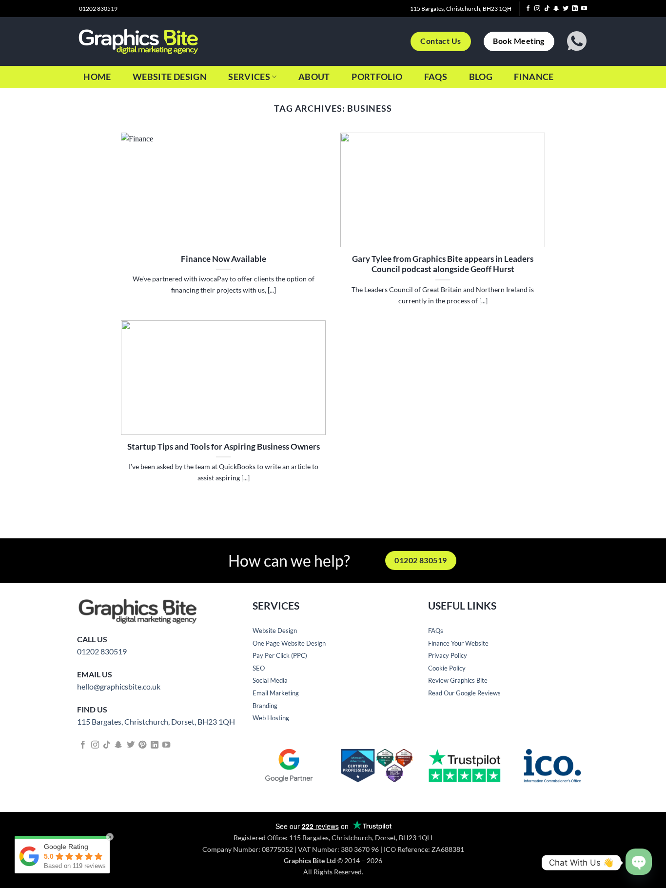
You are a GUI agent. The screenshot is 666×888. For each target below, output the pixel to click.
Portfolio (377, 77)
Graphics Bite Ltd (310, 860)
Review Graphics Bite (458, 680)
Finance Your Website (458, 643)
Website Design (170, 77)
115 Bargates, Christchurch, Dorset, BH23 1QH (156, 721)
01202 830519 (102, 651)
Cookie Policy (447, 668)
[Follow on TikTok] (547, 8)
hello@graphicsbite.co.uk (118, 686)
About (314, 77)
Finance (533, 77)
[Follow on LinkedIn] (575, 8)
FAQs (435, 77)
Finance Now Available (223, 259)
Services (249, 77)
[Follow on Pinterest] (142, 745)
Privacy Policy (447, 655)
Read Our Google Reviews (464, 693)
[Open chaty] (639, 854)
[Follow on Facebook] (528, 8)
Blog (480, 77)
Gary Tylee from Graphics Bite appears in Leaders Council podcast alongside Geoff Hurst (442, 264)
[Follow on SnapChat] (556, 8)
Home (97, 77)
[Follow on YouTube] (584, 8)
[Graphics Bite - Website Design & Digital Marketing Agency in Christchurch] (138, 41)
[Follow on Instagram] (537, 8)
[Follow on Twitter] (565, 8)
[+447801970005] (578, 41)
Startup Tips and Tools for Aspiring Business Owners (223, 447)
